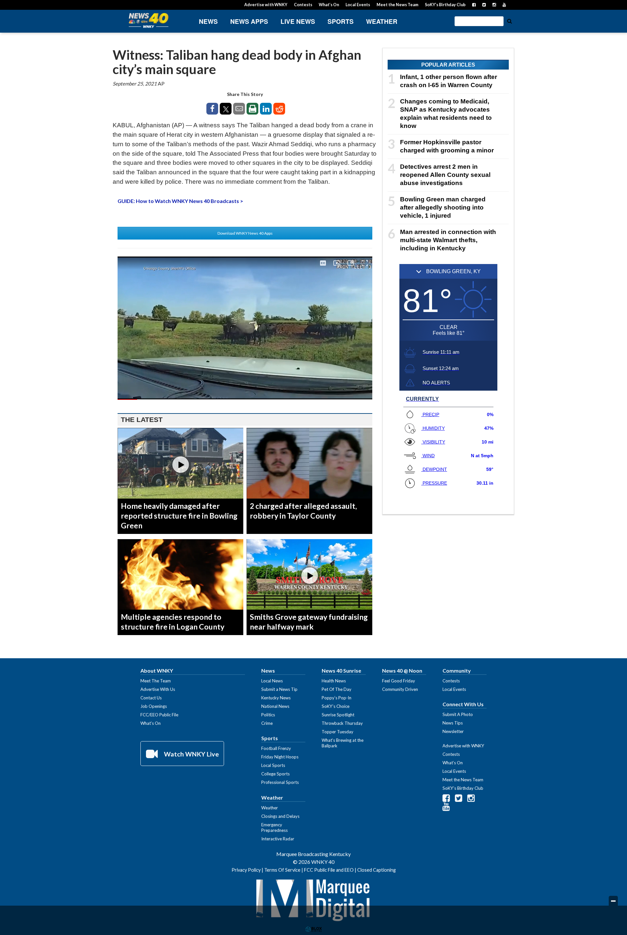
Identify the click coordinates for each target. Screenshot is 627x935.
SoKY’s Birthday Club (445, 4)
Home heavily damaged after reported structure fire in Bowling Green (179, 515)
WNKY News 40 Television (148, 20)
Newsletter (453, 731)
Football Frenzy (276, 748)
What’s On (329, 4)
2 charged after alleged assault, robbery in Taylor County (303, 510)
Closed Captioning (376, 870)
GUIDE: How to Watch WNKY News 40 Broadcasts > (180, 201)
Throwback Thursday (342, 723)
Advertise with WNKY (265, 4)
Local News (272, 680)
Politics (268, 714)
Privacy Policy (246, 870)
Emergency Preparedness (274, 827)
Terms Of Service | (284, 870)
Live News (298, 21)
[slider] (245, 399)
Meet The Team (155, 680)
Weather (381, 21)
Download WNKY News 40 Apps (245, 233)
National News (275, 706)
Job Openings (153, 706)
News (208, 21)
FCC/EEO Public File (159, 714)
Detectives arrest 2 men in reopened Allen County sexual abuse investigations (445, 174)
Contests (303, 4)
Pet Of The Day (336, 689)
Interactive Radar (277, 838)
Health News (334, 680)
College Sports (275, 773)
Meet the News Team (397, 4)
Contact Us (151, 697)
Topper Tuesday (337, 731)
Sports (341, 21)
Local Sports (273, 765)
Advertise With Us (157, 689)
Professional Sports (280, 782)
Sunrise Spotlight (338, 714)
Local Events (358, 4)
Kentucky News (276, 697)
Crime (267, 723)
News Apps (249, 21)
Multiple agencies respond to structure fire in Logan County (172, 621)
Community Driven (400, 689)
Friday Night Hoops (279, 756)
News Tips (452, 722)
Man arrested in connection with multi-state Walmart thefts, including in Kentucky (448, 240)
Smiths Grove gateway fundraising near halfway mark (309, 621)
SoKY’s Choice (335, 706)
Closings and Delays (280, 816)
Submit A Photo (457, 714)
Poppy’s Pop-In (336, 697)
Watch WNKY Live (191, 754)
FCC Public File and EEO (329, 870)
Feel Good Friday (398, 680)
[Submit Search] (509, 20)
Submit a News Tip (279, 689)
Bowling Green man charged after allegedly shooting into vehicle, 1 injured (443, 207)
